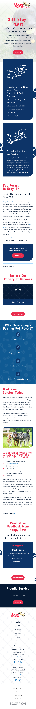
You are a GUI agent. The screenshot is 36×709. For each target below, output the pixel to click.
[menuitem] (18, 692)
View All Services (18, 314)
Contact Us (18, 52)
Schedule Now (18, 255)
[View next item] (19, 308)
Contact (18, 641)
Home (18, 625)
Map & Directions (18, 657)
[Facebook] (15, 662)
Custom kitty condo (12, 463)
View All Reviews (18, 577)
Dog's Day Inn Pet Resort (11, 202)
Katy (24, 595)
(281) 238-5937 (18, 677)
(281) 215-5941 (18, 659)
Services (18, 633)
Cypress (15, 595)
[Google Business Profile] (21, 662)
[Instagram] (18, 662)
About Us (18, 629)
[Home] (22, 4)
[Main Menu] (7, 4)
